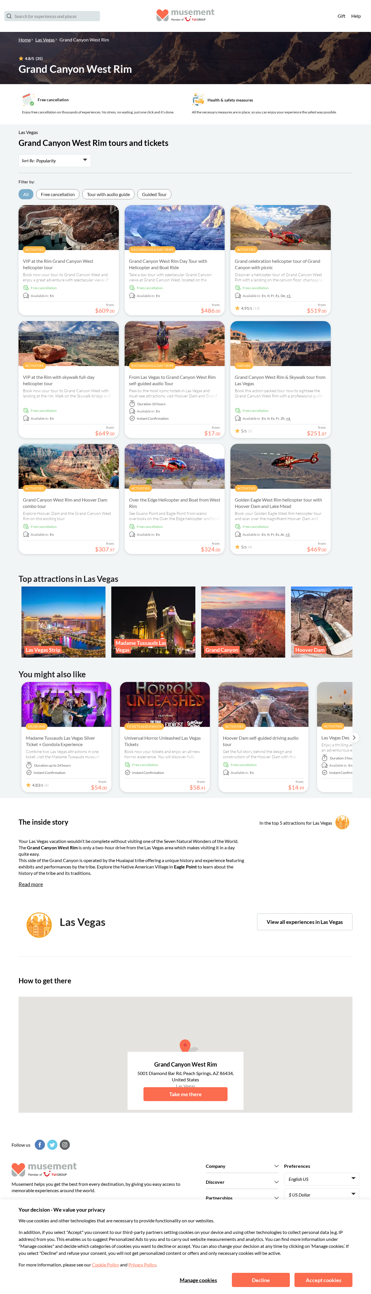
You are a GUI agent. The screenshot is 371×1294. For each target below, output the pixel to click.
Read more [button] (31, 884)
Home (25, 39)
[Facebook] (39, 1144)
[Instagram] (64, 1144)
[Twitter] (51, 1144)
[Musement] (185, 16)
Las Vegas (45, 39)
